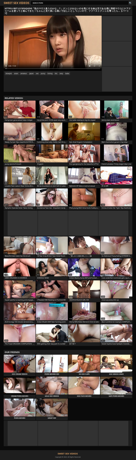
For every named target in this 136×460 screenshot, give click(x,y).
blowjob (9, 73)
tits (56, 73)
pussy (43, 73)
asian (16, 73)
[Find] (130, 3)
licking (50, 73)
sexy (61, 73)
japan (31, 73)
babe (67, 73)
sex (37, 73)
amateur (24, 73)
